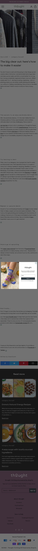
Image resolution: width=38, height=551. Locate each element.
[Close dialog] (36, 263)
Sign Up (28, 278)
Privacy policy (31, 280)
